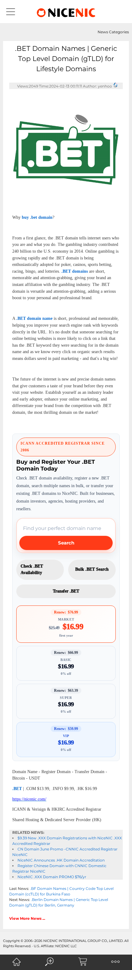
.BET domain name (34, 318)
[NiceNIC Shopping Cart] (82, 962)
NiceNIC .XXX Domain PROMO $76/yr (51, 876)
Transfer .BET (66, 591)
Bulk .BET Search (92, 569)
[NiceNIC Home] (16, 962)
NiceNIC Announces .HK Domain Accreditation (61, 860)
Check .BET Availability (32, 569)
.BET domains (74, 271)
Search (66, 543)
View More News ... (27, 918)
